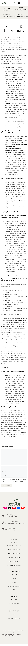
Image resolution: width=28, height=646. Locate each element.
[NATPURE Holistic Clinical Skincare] (4, 2)
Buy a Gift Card (14, 590)
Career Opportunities (14, 586)
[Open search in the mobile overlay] (23, 2)
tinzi (12, 635)
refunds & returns (7, 632)
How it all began (14, 603)
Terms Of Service (17, 630)
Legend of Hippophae (14, 611)
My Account (14, 542)
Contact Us (14, 574)
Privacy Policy (6, 630)
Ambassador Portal (14, 561)
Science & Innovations (14, 607)
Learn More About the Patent (9, 38)
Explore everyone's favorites (21, 16)
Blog (14, 614)
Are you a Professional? (14, 565)
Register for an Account (14, 546)
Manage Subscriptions (14, 550)
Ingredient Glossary (14, 618)
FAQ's (14, 582)
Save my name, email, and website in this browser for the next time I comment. (14, 480)
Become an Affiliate (14, 557)
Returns (14, 578)
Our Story (14, 599)
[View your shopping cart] (19, 2)
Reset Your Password (14, 553)
